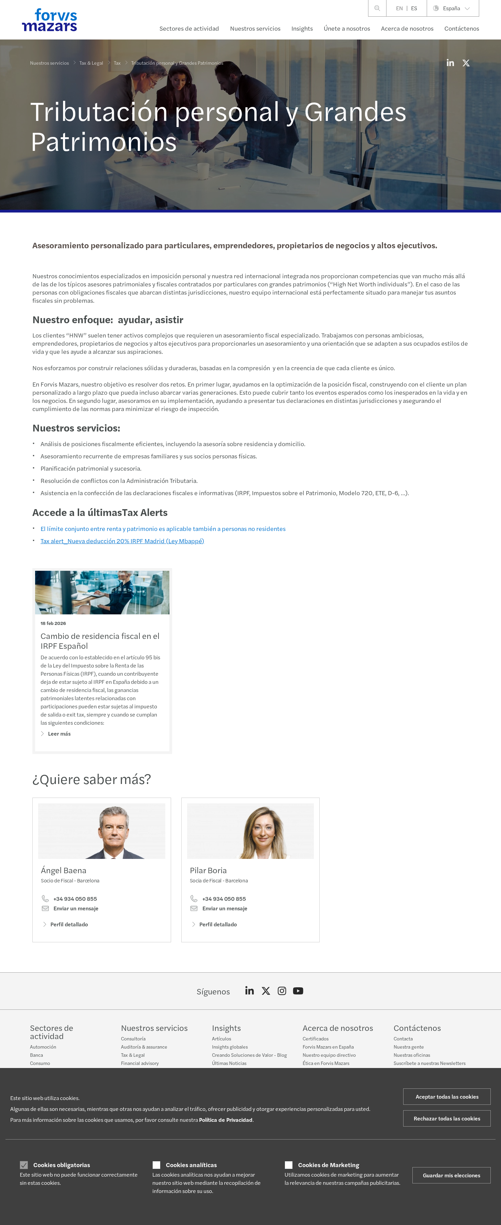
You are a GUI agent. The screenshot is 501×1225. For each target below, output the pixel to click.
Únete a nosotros (347, 28)
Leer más (59, 733)
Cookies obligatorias (61, 1165)
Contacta (403, 1038)
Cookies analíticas (191, 1165)
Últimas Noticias (229, 1062)
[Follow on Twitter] (266, 991)
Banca (36, 1054)
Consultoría (133, 1038)
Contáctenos (461, 28)
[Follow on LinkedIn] (250, 991)
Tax (117, 62)
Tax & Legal (91, 62)
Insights (302, 28)
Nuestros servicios (255, 28)
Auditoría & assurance (144, 1046)
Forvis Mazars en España (328, 1046)
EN (399, 8)
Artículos (221, 1038)
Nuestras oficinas (412, 1054)
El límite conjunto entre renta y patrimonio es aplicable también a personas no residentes (163, 528)
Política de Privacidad (226, 1120)
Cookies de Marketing (328, 1165)
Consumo (40, 1062)
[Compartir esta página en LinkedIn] (450, 63)
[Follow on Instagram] (282, 991)
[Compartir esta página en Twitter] (466, 63)
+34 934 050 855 (74, 898)
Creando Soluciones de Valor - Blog (249, 1054)
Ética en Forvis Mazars (326, 1062)
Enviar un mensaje (75, 908)
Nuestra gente (409, 1046)
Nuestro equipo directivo (329, 1054)
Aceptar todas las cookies (447, 1096)
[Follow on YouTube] (298, 991)
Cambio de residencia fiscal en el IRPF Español (100, 640)
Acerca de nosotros (407, 28)
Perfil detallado (69, 924)
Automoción (43, 1046)
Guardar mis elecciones (451, 1175)
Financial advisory (140, 1062)
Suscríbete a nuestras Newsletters (430, 1062)
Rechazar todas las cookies (447, 1118)
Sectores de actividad (189, 28)
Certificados (316, 1038)
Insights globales (230, 1046)
